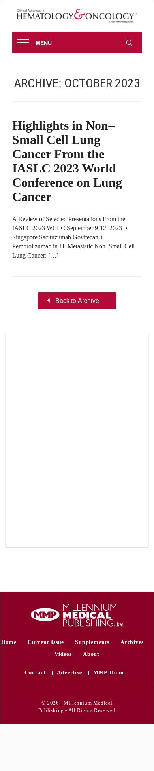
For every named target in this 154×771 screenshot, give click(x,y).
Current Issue (46, 642)
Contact (35, 673)
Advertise (69, 673)
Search (129, 43)
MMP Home (109, 673)
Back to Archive (77, 300)
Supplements (92, 642)
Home (9, 642)
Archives (131, 642)
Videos (63, 654)
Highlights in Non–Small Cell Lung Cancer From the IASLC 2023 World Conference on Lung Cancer (67, 161)
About (91, 654)
